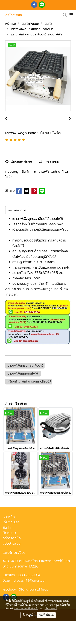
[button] (63, 15)
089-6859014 (29, 575)
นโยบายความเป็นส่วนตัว (26, 608)
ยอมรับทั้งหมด (46, 615)
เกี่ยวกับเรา (11, 522)
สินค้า (26, 171)
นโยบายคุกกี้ (51, 608)
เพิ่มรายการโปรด (20, 161)
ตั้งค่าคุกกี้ (28, 615)
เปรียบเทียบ (50, 161)
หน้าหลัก (9, 516)
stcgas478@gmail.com (30, 580)
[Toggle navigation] (71, 15)
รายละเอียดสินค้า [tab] (17, 210)
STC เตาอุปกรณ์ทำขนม (34, 589)
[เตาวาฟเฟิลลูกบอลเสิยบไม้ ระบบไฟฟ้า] (38, 76)
